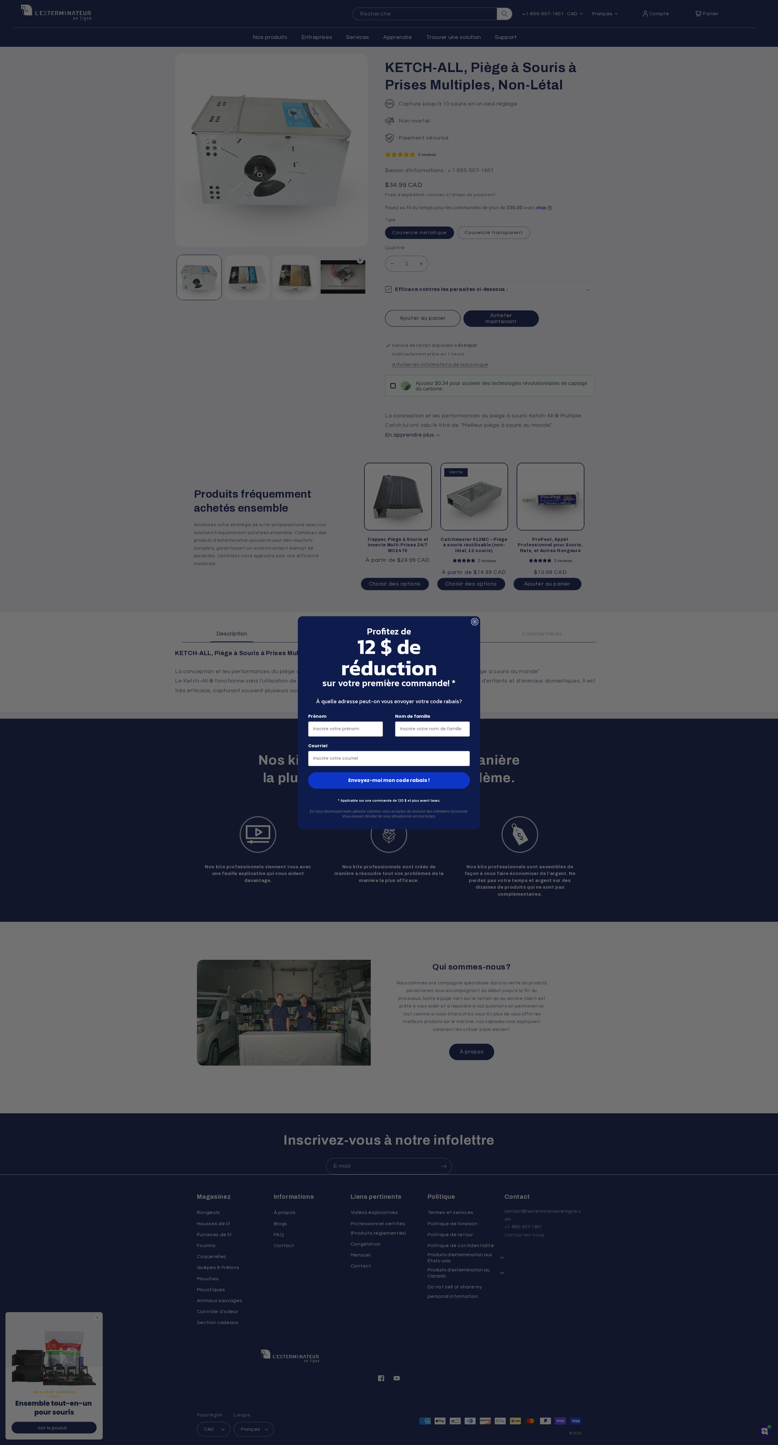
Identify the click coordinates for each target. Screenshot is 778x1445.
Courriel (317, 746)
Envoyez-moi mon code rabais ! (389, 780)
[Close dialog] (475, 622)
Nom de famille (412, 716)
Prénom (317, 716)
